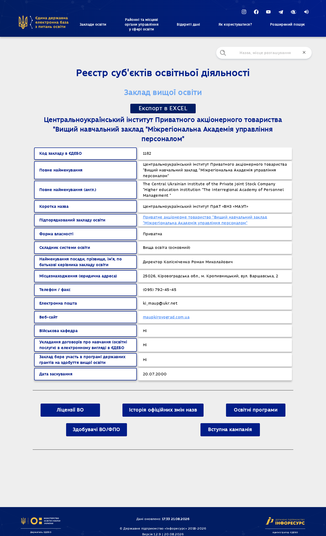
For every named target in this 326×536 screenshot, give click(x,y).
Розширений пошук (287, 24)
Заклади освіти (93, 24)
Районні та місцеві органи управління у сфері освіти (142, 24)
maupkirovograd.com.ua (166, 317)
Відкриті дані (188, 24)
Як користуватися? (235, 24)
